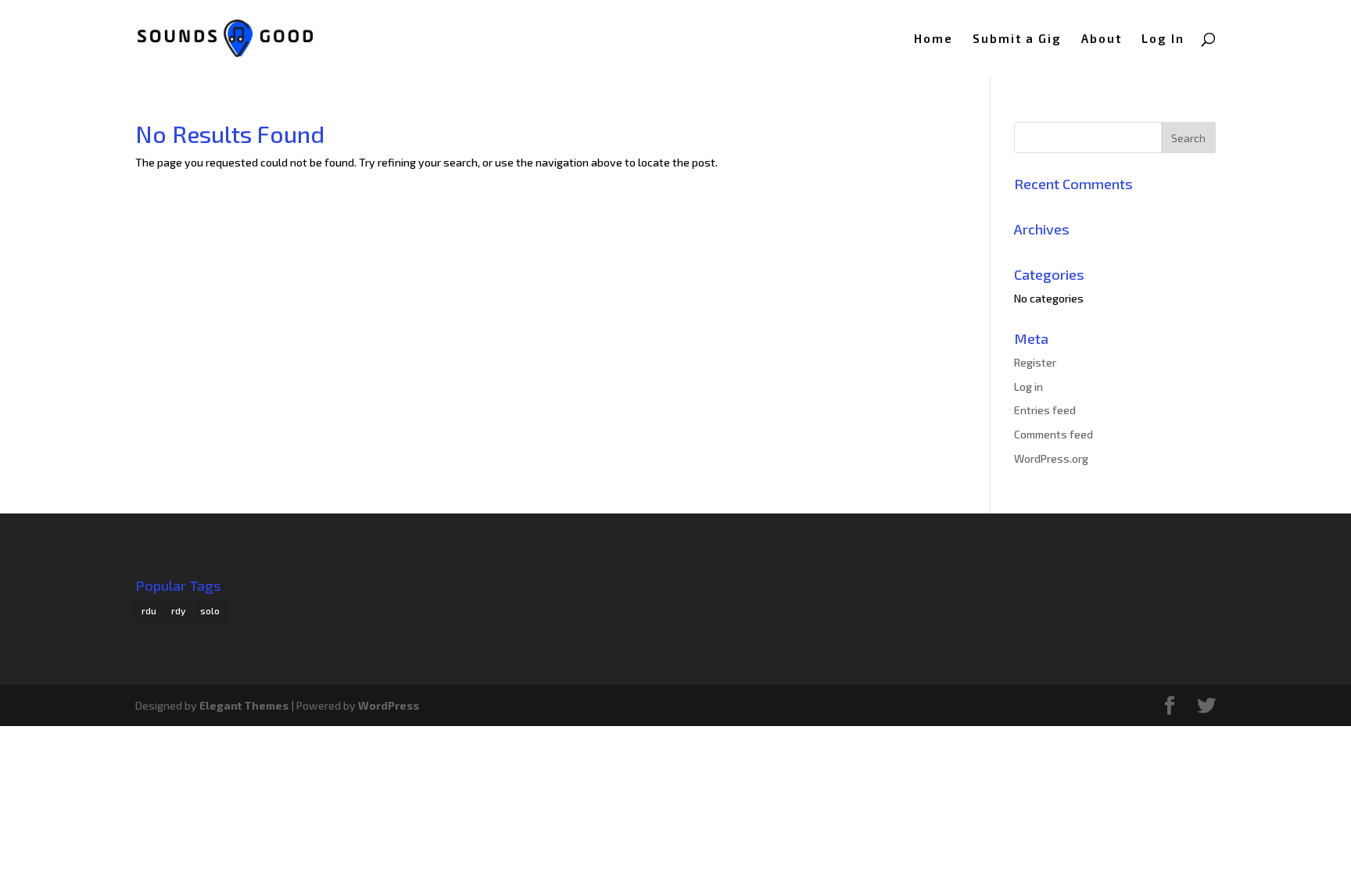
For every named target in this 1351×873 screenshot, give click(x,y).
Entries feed (1045, 410)
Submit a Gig (1017, 39)
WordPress (388, 705)
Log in (1028, 386)
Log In (1162, 39)
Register (1035, 362)
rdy (178, 610)
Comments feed (1053, 434)
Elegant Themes (243, 705)
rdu (149, 610)
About (1101, 39)
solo (210, 610)
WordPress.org (1051, 458)
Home (933, 39)
